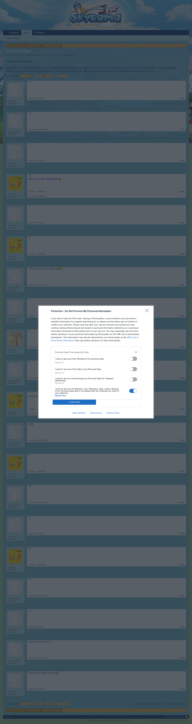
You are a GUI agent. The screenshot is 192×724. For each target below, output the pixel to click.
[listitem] (96, 352)
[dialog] (96, 362)
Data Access (96, 413)
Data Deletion (79, 413)
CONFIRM (74, 402)
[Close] (148, 311)
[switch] (133, 359)
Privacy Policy (113, 413)
